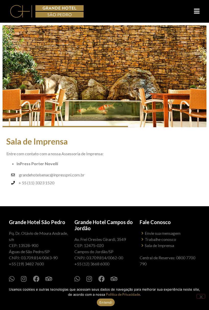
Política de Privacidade (123, 294)
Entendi (105, 302)
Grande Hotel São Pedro (37, 222)
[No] (201, 296)
